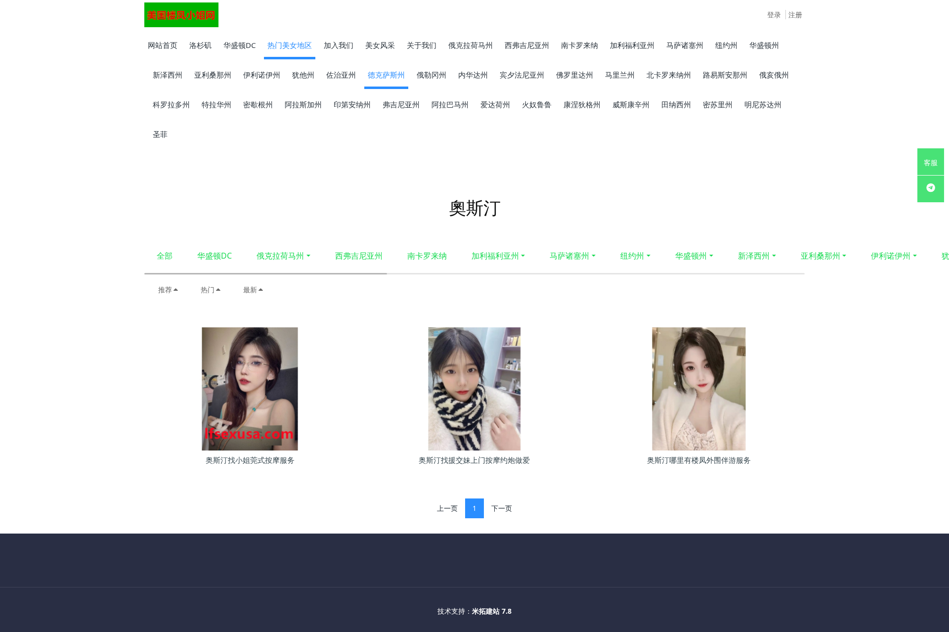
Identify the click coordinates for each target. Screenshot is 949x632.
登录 (774, 14)
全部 (165, 255)
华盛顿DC (214, 255)
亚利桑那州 (820, 255)
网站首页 (162, 45)
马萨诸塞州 (569, 255)
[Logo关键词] (181, 15)
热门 (208, 289)
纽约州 (632, 255)
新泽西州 (754, 255)
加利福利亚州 (495, 255)
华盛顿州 (691, 255)
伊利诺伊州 (890, 255)
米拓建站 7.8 (492, 611)
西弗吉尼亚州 (359, 255)
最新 (250, 289)
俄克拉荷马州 (280, 255)
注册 (795, 14)
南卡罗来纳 (427, 255)
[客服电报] (930, 189)
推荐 (165, 289)
